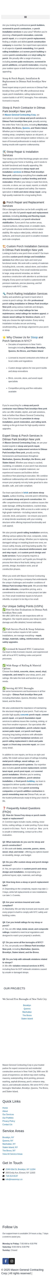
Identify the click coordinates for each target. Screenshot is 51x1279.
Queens (26, 128)
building (31, 781)
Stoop (34, 337)
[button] (25, 17)
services (17, 172)
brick (26, 493)
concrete (24, 715)
